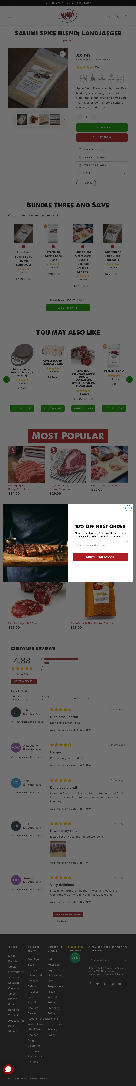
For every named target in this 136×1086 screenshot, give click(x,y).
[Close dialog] (128, 508)
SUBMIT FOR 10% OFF (100, 557)
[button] (8, 1069)
